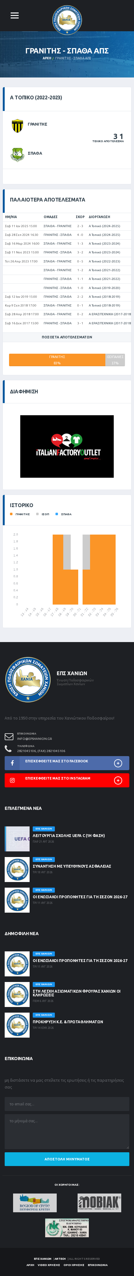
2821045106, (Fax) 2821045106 (41, 751)
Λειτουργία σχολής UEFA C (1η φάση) (69, 836)
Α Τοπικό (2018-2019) (104, 296)
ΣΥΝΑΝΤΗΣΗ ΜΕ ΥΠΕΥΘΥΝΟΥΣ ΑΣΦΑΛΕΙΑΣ (72, 866)
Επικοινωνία (98, 1265)
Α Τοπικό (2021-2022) (104, 270)
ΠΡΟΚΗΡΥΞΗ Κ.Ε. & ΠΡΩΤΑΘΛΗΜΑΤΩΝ (68, 1022)
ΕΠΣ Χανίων (42, 1258)
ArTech (60, 1258)
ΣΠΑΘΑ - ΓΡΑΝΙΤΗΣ (58, 226)
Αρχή (47, 58)
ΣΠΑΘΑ (35, 153)
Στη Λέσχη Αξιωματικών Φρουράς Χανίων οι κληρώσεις (77, 993)
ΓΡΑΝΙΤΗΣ (37, 124)
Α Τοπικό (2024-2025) (104, 226)
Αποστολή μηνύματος (67, 1159)
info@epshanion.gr (34, 738)
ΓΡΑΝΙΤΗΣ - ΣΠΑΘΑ (58, 235)
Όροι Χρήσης (74, 1265)
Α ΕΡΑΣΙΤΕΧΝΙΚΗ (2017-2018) (110, 314)
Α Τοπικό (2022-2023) (104, 261)
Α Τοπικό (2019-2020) (104, 288)
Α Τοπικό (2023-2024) (104, 243)
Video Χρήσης (49, 1265)
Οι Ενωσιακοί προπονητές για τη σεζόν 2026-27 (80, 897)
